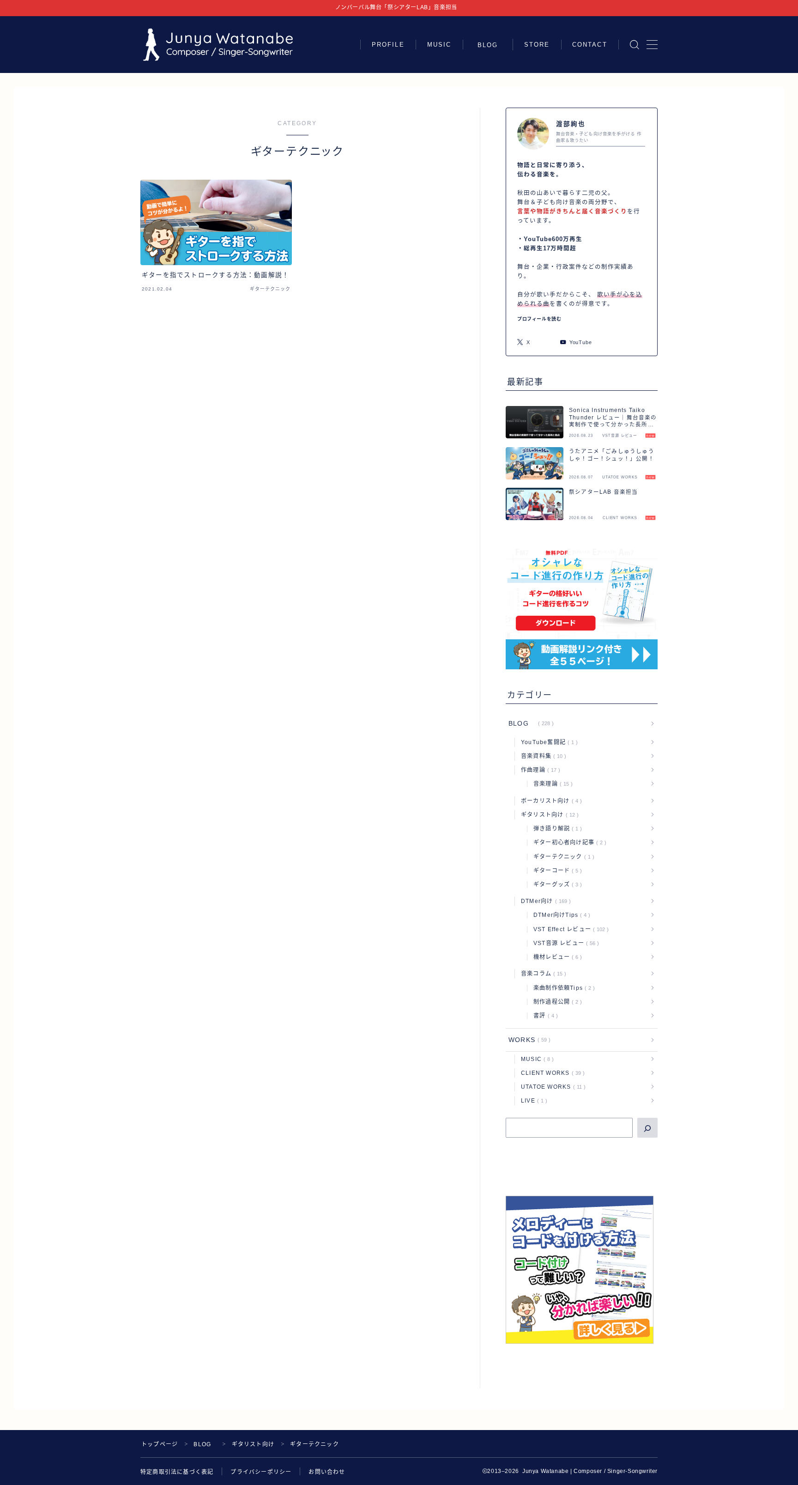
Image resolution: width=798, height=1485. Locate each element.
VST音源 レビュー (564, 943)
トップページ (159, 1444)
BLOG (491, 45)
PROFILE (388, 44)
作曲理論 (538, 770)
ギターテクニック (562, 857)
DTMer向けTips (559, 915)
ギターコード (555, 870)
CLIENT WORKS (551, 1073)
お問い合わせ (326, 1472)
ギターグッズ (555, 884)
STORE (537, 44)
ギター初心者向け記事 (568, 842)
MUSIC (439, 44)
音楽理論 (551, 784)
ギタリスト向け (548, 815)
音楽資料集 (541, 756)
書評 (543, 1015)
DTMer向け (544, 901)
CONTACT (589, 44)
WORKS (527, 1039)
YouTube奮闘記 (547, 742)
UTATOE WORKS (551, 1087)
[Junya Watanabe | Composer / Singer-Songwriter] (218, 44)
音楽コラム (541, 973)
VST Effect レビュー (569, 929)
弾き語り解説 (555, 828)
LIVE (532, 1100)
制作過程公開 (555, 1002)
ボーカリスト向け (549, 801)
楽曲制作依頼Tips (562, 988)
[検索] (647, 1128)
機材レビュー (555, 957)
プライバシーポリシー (260, 1472)
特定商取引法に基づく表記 (176, 1472)
